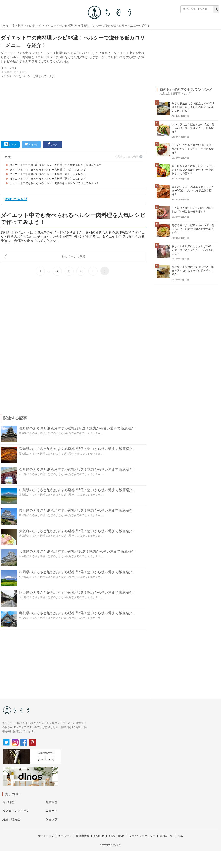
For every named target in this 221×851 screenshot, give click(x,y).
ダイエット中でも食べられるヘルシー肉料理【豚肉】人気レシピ (48, 178)
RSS (180, 835)
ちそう (4, 25)
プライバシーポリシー (142, 835)
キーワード (64, 835)
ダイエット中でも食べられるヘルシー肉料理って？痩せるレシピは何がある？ (56, 165)
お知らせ (99, 835)
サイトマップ (46, 835)
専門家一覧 (166, 835)
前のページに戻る (73, 256)
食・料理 (18, 25)
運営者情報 (82, 835)
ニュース (51, 810)
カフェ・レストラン (16, 810)
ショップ (51, 819)
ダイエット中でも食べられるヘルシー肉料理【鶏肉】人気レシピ (48, 174)
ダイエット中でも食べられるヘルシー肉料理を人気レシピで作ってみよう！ (54, 183)
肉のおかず (34, 25)
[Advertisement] (73, 108)
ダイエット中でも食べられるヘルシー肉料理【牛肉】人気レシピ (48, 169)
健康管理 (51, 802)
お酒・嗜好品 (11, 819)
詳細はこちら (14, 199)
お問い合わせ (117, 835)
